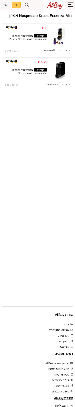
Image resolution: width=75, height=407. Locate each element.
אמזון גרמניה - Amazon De (57, 50)
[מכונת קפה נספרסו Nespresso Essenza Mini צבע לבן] (60, 36)
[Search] (26, 5)
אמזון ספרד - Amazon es (58, 84)
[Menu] (70, 5)
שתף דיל (16, 5)
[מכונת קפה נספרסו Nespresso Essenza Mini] (60, 71)
